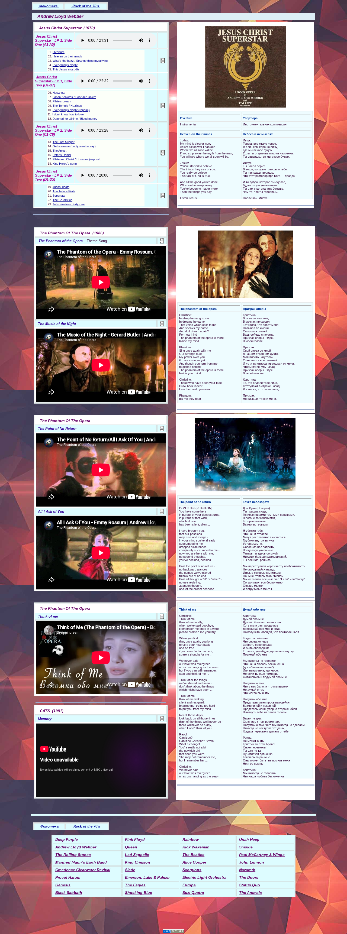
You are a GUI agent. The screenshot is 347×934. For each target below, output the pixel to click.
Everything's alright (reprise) (71, 110)
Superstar (59, 195)
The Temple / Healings (67, 105)
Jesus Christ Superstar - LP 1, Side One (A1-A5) (53, 40)
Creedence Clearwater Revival (82, 870)
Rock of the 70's (85, 6)
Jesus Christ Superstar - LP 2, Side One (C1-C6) (53, 130)
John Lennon (251, 862)
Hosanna (59, 92)
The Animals (250, 892)
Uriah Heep (249, 839)
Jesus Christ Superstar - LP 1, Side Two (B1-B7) (53, 81)
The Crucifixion (62, 200)
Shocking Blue (138, 892)
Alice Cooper (194, 862)
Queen (131, 847)
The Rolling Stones (73, 854)
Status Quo (249, 885)
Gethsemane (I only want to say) (74, 146)
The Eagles (135, 885)
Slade (130, 870)
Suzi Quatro (193, 892)
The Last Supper (64, 142)
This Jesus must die (66, 69)
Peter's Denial (62, 155)
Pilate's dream (62, 101)
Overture (59, 52)
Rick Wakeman (196, 847)
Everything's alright (65, 65)
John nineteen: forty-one (69, 204)
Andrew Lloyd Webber (75, 847)
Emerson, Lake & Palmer (147, 877)
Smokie (246, 847)
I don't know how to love (68, 114)
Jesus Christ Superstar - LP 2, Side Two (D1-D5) (53, 175)
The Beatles (193, 854)
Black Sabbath (68, 892)
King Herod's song (65, 163)
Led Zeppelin (137, 854)
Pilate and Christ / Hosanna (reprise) (77, 159)
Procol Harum (67, 877)
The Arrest (59, 150)
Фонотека (48, 6)
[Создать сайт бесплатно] (173, 932)
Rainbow (190, 839)
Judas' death (61, 187)
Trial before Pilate (64, 191)
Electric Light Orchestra (204, 877)
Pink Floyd (135, 839)
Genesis (62, 885)
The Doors (248, 877)
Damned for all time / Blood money (75, 118)
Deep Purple (66, 839)
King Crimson (137, 862)
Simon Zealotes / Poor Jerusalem (74, 97)
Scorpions (191, 870)
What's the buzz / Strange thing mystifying (80, 60)
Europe (189, 885)
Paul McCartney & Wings (262, 854)
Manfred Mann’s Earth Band (81, 862)
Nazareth (247, 870)
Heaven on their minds (67, 56)
